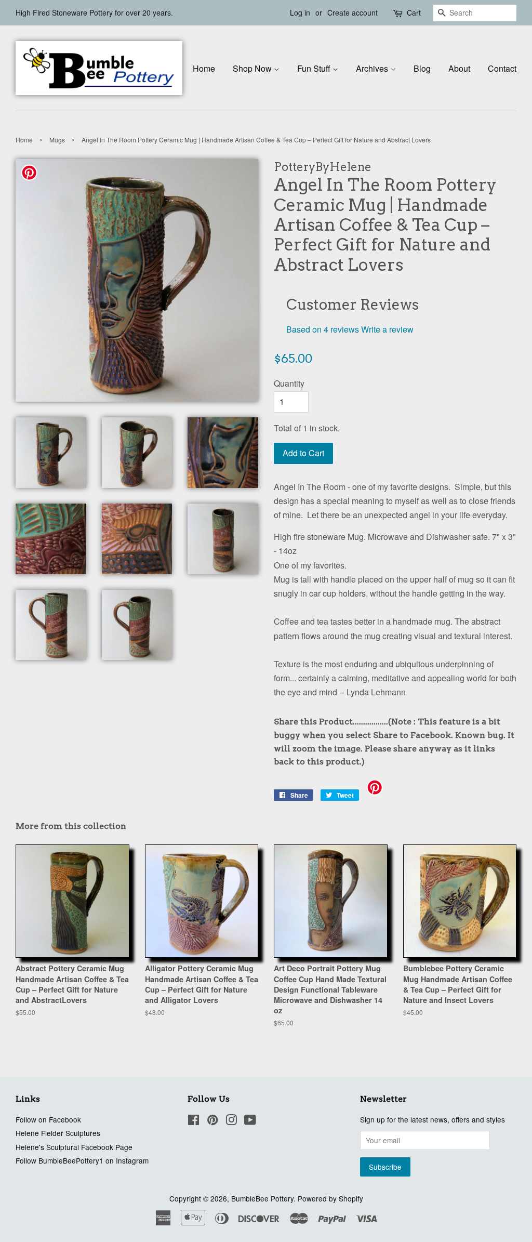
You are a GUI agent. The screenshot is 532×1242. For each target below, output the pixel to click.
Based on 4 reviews (322, 329)
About (459, 68)
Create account (352, 12)
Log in (300, 12)
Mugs (57, 139)
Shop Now (253, 68)
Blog (422, 68)
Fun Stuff (314, 68)
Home (204, 68)
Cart (414, 12)
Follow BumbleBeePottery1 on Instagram (82, 1160)
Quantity (289, 383)
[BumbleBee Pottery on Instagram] (231, 1121)
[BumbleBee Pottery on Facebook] (194, 1121)
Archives (373, 68)
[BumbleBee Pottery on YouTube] (250, 1121)
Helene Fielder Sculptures (58, 1133)
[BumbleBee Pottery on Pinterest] (212, 1121)
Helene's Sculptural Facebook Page (74, 1147)
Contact (502, 68)
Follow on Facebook (48, 1119)
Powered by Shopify (330, 1198)
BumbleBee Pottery (262, 1198)
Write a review (387, 329)
